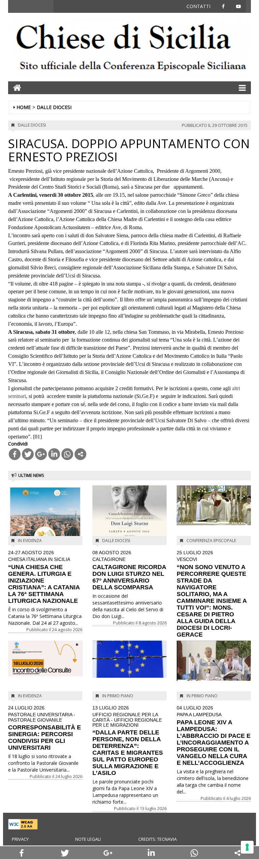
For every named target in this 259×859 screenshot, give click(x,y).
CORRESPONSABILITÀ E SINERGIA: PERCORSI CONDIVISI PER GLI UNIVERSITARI (44, 728)
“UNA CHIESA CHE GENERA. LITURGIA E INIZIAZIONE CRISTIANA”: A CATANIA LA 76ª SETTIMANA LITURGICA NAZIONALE (44, 577)
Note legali (88, 839)
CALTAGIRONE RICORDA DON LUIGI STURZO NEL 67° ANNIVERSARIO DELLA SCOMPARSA (129, 570)
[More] (80, 454)
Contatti (198, 6)
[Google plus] (41, 454)
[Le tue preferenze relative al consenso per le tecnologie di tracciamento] (247, 847)
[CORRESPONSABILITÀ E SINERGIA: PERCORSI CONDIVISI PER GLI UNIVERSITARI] (45, 659)
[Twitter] (28, 454)
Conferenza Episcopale (211, 540)
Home (24, 107)
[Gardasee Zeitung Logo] (129, 48)
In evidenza (30, 540)
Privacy (20, 839)
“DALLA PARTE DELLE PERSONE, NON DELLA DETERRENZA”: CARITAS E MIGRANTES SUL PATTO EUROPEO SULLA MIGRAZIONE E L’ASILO (127, 741)
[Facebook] (15, 454)
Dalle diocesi (54, 107)
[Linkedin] (54, 454)
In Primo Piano (117, 696)
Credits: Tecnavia (157, 839)
